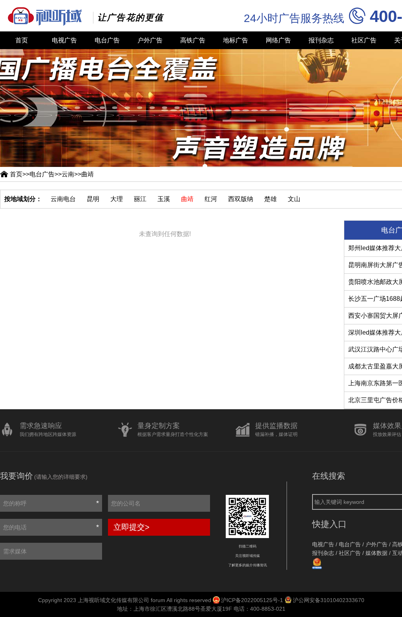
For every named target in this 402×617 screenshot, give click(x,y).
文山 (294, 199)
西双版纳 (240, 199)
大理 (116, 199)
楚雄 (270, 199)
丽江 (140, 199)
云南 (68, 174)
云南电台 (63, 199)
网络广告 (278, 40)
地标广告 (235, 40)
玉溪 (163, 199)
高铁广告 (192, 40)
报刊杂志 (321, 40)
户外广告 (150, 40)
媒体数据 (376, 553)
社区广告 (363, 40)
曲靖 (87, 174)
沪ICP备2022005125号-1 (252, 600)
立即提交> (131, 527)
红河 (211, 199)
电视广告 (64, 40)
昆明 (93, 199)
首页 (21, 40)
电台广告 (107, 40)
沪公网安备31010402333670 (328, 600)
